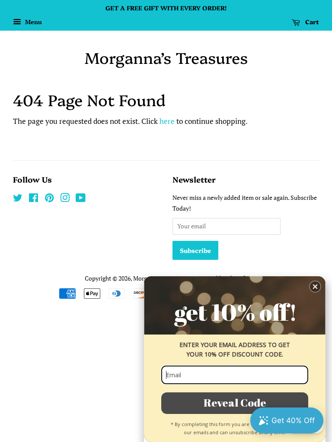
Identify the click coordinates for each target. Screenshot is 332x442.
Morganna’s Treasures (166, 57)
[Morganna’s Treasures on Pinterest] (49, 199)
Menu (32, 22)
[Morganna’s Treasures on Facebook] (33, 199)
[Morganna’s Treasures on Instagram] (65, 199)
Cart (311, 21)
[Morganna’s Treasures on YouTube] (81, 199)
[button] (315, 286)
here (167, 121)
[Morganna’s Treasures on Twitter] (17, 199)
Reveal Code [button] (235, 402)
